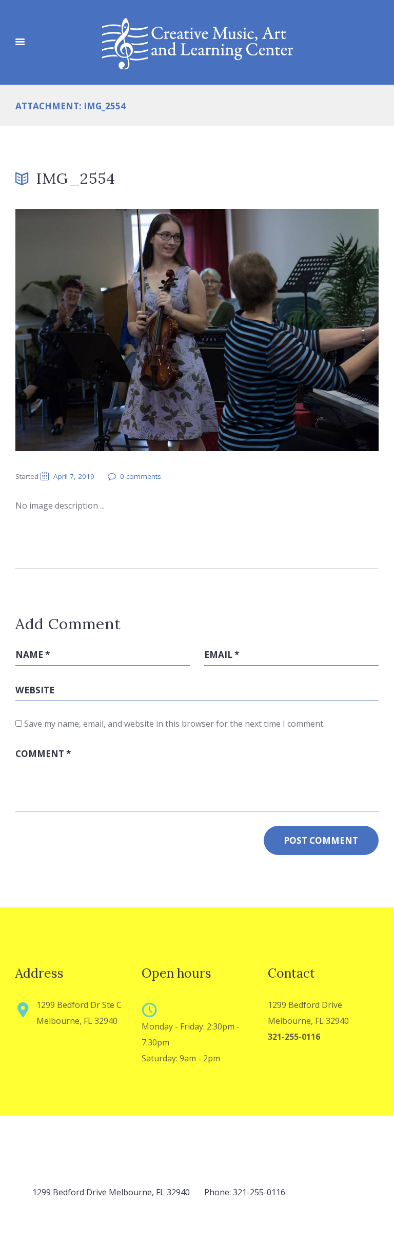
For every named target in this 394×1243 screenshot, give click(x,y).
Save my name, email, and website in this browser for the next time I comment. (174, 723)
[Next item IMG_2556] (288, 330)
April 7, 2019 (73, 476)
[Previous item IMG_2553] (106, 330)
